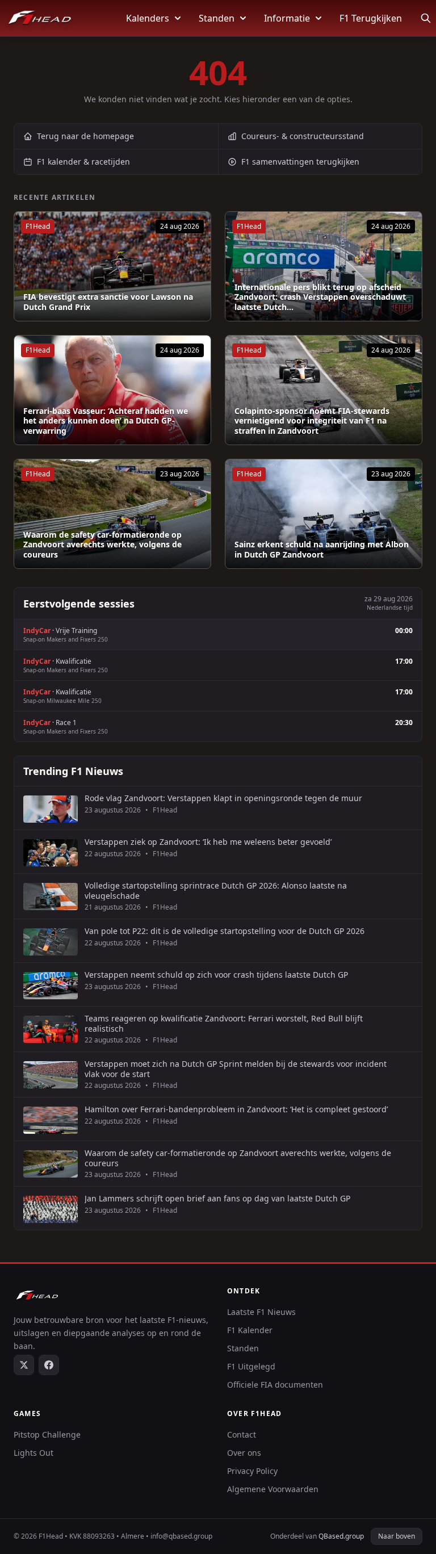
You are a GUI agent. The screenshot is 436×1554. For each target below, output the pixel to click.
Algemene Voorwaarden (272, 1489)
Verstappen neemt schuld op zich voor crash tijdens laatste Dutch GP (216, 975)
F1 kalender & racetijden (83, 161)
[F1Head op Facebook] (49, 1365)
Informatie (287, 18)
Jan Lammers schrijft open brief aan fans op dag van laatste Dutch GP (217, 1198)
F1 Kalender (249, 1330)
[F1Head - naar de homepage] (40, 18)
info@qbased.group (181, 1536)
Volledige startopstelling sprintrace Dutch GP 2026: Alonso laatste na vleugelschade (216, 890)
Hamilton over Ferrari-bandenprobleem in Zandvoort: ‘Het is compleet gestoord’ (236, 1109)
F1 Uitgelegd (251, 1366)
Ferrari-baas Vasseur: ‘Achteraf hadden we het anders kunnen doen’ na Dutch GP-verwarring (105, 421)
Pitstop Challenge (47, 1434)
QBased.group (341, 1536)
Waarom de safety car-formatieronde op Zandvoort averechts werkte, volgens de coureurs (102, 545)
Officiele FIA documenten (275, 1384)
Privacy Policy (252, 1470)
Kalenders (147, 18)
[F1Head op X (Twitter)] (24, 1365)
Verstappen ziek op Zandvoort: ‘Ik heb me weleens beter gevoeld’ (208, 842)
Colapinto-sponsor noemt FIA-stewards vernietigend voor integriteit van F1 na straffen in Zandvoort (311, 421)
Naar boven (396, 1536)
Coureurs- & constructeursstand (302, 136)
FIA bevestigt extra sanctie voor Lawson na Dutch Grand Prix (108, 302)
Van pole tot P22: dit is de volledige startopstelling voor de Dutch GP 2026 (224, 931)
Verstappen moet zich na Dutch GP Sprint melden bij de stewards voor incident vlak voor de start (236, 1069)
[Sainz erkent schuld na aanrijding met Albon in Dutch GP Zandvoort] (323, 513)
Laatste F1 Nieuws (261, 1311)
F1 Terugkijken (370, 18)
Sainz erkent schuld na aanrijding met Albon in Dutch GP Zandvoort (321, 549)
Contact (241, 1434)
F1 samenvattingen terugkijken (300, 161)
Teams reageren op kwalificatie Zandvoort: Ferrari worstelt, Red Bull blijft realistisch (224, 1023)
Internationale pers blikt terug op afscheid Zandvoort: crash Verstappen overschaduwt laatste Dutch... (320, 297)
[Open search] (425, 18)
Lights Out (33, 1452)
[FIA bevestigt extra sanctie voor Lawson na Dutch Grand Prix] (112, 266)
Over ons (244, 1452)
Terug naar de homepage (85, 136)
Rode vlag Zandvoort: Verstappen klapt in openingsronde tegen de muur (223, 798)
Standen (216, 18)
